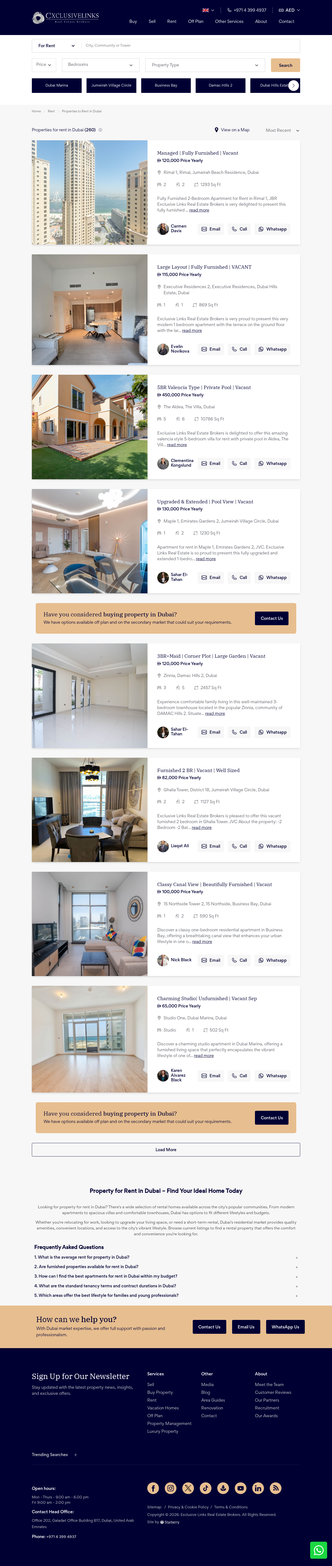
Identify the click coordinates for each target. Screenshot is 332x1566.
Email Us (246, 1327)
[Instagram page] (170, 1488)
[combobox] (192, 46)
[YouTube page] (240, 1488)
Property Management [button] (169, 1424)
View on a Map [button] (235, 130)
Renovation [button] (212, 1408)
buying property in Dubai (138, 614)
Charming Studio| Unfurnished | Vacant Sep (207, 998)
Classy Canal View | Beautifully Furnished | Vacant (214, 884)
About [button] (261, 22)
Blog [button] (205, 1393)
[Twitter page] (188, 1488)
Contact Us (272, 619)
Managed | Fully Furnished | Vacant (197, 153)
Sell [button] (152, 22)
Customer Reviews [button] (273, 1393)
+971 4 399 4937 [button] (250, 11)
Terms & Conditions (231, 1507)
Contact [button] (286, 22)
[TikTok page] (205, 1488)
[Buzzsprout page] (223, 1488)
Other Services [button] (229, 22)
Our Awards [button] (266, 1416)
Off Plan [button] (195, 22)
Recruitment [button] (267, 1408)
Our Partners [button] (267, 1401)
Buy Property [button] (160, 1393)
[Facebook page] (153, 1488)
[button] (65, 17)
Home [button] (36, 111)
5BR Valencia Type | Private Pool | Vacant (204, 387)
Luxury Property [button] (162, 1432)
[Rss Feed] (275, 1488)
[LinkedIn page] (258, 1488)
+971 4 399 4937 (61, 1537)
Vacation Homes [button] (163, 1408)
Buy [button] (133, 22)
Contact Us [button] (209, 1327)
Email (215, 229)
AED (290, 11)
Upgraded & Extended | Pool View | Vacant (205, 501)
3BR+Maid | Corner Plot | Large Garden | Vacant (211, 656)
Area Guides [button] (213, 1401)
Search (285, 66)
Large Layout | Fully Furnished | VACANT (204, 267)
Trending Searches (50, 1455)
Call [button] (243, 229)
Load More (166, 1150)
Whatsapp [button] (276, 229)
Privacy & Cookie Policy (188, 1507)
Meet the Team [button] (269, 1385)
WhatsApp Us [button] (285, 1327)
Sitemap (154, 1507)
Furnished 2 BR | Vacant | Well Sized (198, 770)
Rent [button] (171, 22)
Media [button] (207, 1385)
